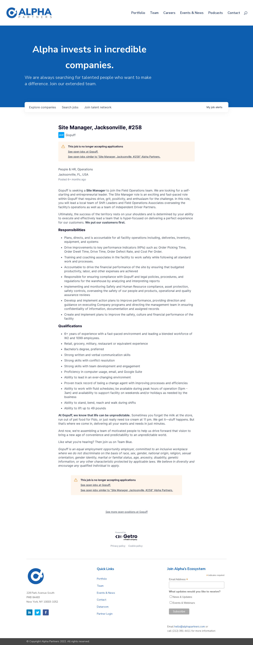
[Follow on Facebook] (46, 612)
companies (42, 107)
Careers (169, 13)
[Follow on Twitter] (38, 612)
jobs (70, 107)
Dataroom (103, 607)
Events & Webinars (184, 602)
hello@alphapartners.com (189, 626)
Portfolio (138, 13)
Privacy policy (118, 545)
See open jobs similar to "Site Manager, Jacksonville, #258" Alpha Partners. (114, 156)
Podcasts (215, 13)
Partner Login (105, 614)
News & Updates (182, 596)
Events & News (192, 13)
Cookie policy (135, 545)
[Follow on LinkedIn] (29, 612)
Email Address (178, 579)
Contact (234, 13)
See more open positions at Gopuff (127, 511)
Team (154, 13)
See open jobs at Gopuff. (83, 151)
